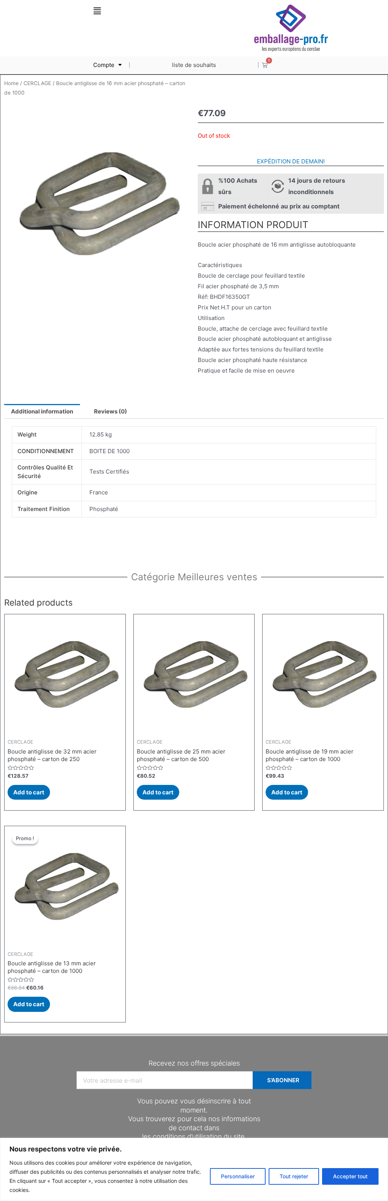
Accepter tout (350, 1176)
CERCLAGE (37, 83)
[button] (97, 11)
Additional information (42, 411)
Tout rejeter (294, 1176)
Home (11, 83)
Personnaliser (238, 1176)
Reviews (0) (110, 411)
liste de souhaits (194, 64)
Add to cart (28, 792)
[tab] (42, 411)
